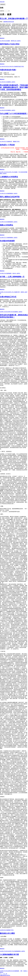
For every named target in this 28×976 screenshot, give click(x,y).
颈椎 (11, 193)
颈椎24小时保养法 (6, 225)
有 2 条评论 (12, 110)
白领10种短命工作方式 (8, 297)
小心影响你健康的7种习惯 (9, 954)
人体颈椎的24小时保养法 (9, 177)
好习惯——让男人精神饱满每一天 (12, 277)
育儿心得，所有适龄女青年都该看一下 (14, 18)
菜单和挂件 (3, 4)
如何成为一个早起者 (7, 145)
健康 (9, 40)
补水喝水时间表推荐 (7, 241)
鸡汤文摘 (2, 1)
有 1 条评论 (14, 237)
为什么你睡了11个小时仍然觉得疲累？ (14, 113)
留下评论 (22, 66)
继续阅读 (2, 38)
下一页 (5, 973)
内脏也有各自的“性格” (8, 70)
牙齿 (18, 66)
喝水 (14, 273)
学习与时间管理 (22, 172)
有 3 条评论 (18, 40)
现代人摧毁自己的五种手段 (10, 197)
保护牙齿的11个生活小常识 (9, 44)
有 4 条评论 (14, 221)
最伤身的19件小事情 (7, 933)
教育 (12, 40)
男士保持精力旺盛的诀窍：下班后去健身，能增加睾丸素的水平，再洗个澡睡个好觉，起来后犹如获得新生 (14, 87)
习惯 (18, 292)
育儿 (14, 40)
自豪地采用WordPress (5, 975)
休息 (11, 141)
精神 (22, 292)
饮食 (24, 970)
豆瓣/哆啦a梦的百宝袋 (8, 21)
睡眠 (14, 141)
